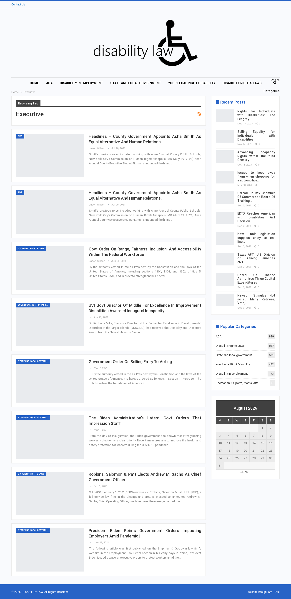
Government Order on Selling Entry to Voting (130, 361)
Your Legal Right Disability (191, 83)
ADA (49, 83)
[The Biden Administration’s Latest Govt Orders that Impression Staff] (50, 437)
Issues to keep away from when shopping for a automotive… (256, 176)
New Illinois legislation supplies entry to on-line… (256, 237)
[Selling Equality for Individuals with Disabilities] (225, 136)
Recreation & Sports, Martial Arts (237, 383)
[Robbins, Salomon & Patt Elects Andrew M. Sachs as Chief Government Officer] (50, 493)
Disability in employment (81, 83)
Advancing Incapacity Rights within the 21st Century (256, 156)
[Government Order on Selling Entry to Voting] (50, 381)
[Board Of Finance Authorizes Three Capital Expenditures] (225, 279)
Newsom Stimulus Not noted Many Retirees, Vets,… (256, 299)
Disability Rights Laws (242, 83)
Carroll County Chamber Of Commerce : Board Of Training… (256, 197)
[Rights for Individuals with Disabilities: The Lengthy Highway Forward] (225, 115)
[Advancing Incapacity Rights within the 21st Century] (225, 156)
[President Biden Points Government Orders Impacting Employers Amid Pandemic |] (50, 550)
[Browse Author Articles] (91, 317)
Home (34, 83)
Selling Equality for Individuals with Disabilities (256, 135)
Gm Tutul (274, 592)
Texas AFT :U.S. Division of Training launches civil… (256, 258)
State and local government (135, 83)
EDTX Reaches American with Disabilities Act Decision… (256, 217)
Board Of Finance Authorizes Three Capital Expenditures (256, 279)
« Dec (244, 472)
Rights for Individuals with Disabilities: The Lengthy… (256, 115)
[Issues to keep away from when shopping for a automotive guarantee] (225, 177)
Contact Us (18, 4)
